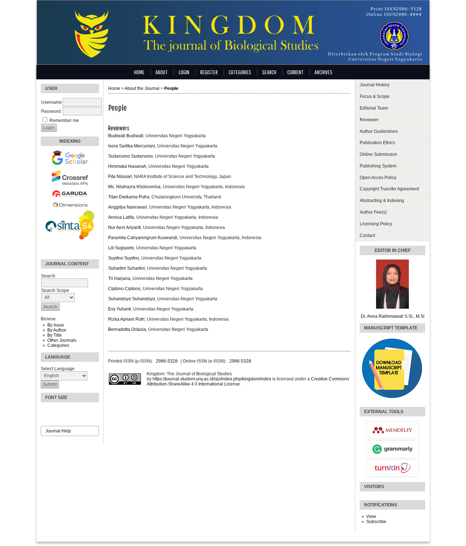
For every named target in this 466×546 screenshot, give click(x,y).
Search (269, 71)
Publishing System (378, 166)
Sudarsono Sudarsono (130, 156)
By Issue (55, 325)
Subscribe (376, 521)
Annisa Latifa (121, 217)
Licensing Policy (376, 223)
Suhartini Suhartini (126, 268)
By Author (56, 330)
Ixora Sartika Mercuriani (131, 146)
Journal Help (58, 431)
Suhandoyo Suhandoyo (131, 298)
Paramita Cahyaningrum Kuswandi (142, 237)
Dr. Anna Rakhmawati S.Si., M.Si (392, 316)
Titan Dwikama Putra (128, 196)
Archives (323, 71)
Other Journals (61, 340)
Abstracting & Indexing (382, 200)
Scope (375, 96)
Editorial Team (374, 108)
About (161, 71)
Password (51, 111)
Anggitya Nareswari (127, 207)
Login (184, 71)
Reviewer (369, 119)
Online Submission (378, 154)
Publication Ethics (377, 142)
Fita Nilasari (120, 176)
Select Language (58, 368)
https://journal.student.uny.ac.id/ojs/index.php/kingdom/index (212, 378)
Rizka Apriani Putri (126, 319)
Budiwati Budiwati (125, 135)
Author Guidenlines (379, 131)
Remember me (64, 120)
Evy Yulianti (119, 309)
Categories (58, 345)
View (371, 516)
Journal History (375, 84)
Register (209, 71)
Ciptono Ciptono (124, 288)
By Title (54, 335)
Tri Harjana (119, 278)
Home (139, 71)
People (171, 88)
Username (51, 102)
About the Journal (142, 88)
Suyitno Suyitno (123, 258)
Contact (367, 235)
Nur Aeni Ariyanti (124, 227)
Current (295, 71)
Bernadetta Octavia (127, 329)
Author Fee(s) (373, 212)
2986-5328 (167, 361)
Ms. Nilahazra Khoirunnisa (134, 186)
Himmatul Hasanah (127, 166)
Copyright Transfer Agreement (389, 188)
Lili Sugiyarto (121, 247)
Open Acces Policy (378, 177)
